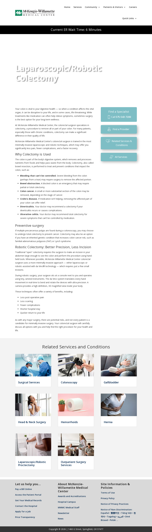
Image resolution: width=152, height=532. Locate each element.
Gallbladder (111, 382)
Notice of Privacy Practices (114, 504)
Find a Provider (121, 129)
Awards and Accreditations (72, 496)
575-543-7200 (123, 117)
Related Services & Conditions (122, 143)
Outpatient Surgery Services (73, 463)
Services (77, 7)
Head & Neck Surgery (32, 422)
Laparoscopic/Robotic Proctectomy (32, 463)
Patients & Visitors (113, 7)
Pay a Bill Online (23, 489)
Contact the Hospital (26, 506)
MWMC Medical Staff (68, 507)
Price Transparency (25, 517)
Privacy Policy (108, 498)
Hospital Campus (67, 501)
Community (91, 7)
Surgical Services (29, 382)
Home (67, 7)
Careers (133, 7)
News (60, 518)
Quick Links (128, 18)
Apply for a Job (23, 511)
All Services (121, 157)
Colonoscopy (69, 382)
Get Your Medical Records (28, 500)
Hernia (108, 422)
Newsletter (63, 513)
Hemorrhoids (69, 422)
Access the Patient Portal (28, 494)
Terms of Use (108, 492)
